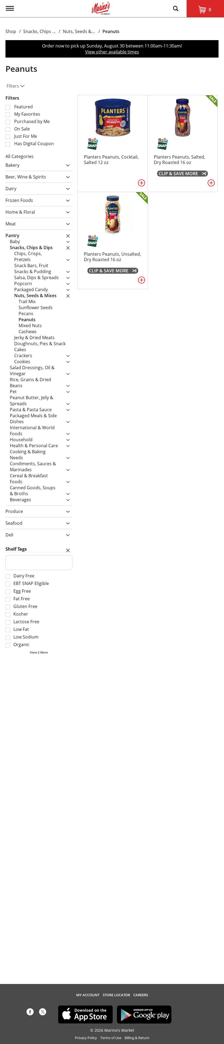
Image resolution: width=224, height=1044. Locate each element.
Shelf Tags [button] (16, 549)
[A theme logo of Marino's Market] (101, 8)
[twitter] (42, 1013)
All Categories (19, 156)
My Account (87, 995)
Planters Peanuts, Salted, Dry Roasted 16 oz (179, 159)
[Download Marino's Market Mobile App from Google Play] (144, 1014)
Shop (10, 31)
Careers (140, 995)
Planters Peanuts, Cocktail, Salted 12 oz (111, 159)
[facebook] (30, 1013)
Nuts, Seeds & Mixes (83, 31)
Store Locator (116, 995)
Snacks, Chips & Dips (44, 31)
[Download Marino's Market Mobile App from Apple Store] (85, 1014)
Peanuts (110, 31)
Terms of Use (110, 1038)
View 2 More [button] (39, 652)
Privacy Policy (86, 1038)
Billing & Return (137, 1038)
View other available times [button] (112, 52)
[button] (66, 165)
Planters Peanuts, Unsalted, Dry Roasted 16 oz (112, 257)
